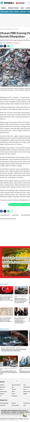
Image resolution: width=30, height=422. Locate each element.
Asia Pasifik (23, 11)
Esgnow (2, 393)
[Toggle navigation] (1, 3)
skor (22, 8)
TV (1, 396)
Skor (24, 385)
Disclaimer (2, 405)
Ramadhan (14, 396)
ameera (3, 8)
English (25, 393)
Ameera (2, 385)
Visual (13, 393)
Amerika (16, 11)
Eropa (11, 11)
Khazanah (2, 387)
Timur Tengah (4, 11)
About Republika (4, 403)
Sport (24, 389)
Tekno (13, 391)
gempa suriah (15, 215)
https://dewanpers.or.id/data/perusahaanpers (13, 413)
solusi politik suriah (5, 215)
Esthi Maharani (16, 42)
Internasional (7, 29)
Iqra (13, 387)
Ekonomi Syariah (13, 8)
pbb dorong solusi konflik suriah (8, 218)
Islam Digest (26, 387)
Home (1, 29)
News (1, 389)
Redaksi (14, 403)
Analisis (14, 389)
